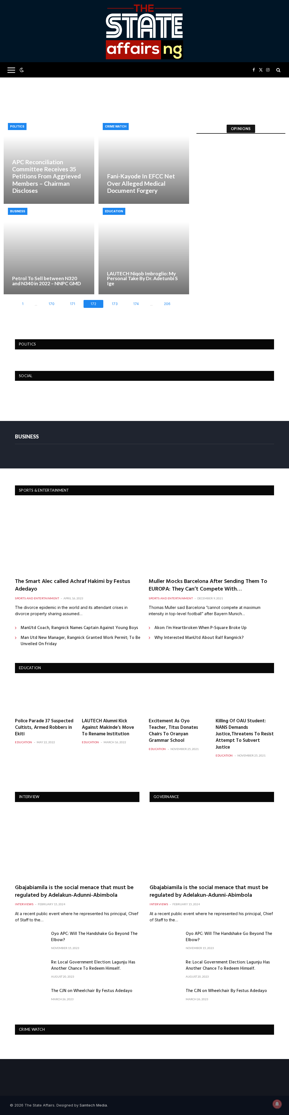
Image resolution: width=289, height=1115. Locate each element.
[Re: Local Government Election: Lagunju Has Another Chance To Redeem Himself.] (30, 969)
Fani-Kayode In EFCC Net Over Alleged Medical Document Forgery (141, 183)
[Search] (278, 70)
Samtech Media (93, 1105)
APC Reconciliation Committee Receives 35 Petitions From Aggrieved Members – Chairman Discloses (46, 176)
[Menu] (11, 70)
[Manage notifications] (277, 1103)
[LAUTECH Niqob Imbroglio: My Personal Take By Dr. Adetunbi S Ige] (143, 249)
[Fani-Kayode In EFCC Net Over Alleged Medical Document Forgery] (143, 161)
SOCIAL (25, 375)
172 (93, 304)
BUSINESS (27, 436)
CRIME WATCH (32, 1029)
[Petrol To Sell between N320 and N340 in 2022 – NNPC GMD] (49, 249)
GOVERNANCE (166, 796)
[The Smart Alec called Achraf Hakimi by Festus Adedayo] (77, 538)
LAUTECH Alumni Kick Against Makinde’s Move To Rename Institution (108, 727)
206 (167, 304)
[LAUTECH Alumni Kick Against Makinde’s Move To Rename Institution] (111, 696)
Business (17, 211)
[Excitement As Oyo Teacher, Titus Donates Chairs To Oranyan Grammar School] (178, 696)
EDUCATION (30, 667)
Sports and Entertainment (37, 598)
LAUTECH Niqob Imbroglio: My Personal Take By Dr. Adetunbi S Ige (142, 278)
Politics (17, 126)
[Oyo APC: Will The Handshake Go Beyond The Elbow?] (30, 941)
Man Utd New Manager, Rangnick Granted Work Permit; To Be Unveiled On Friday (80, 641)
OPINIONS (241, 128)
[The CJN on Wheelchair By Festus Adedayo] (30, 998)
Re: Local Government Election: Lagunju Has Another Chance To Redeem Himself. (93, 966)
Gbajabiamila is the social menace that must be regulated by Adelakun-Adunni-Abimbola (74, 891)
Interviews (24, 904)
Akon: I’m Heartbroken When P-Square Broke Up (200, 628)
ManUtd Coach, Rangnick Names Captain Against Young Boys (79, 628)
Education (114, 211)
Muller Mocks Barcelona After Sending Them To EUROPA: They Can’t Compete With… (208, 585)
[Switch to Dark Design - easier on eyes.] (21, 70)
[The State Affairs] (144, 31)
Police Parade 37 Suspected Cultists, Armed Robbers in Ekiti (44, 727)
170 (51, 304)
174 (136, 304)
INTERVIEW (29, 796)
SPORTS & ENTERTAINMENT (44, 490)
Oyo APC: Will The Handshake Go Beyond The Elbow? (94, 937)
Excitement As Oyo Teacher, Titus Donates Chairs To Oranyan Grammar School (173, 731)
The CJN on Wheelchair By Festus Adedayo (91, 991)
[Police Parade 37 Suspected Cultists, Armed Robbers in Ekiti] (44, 696)
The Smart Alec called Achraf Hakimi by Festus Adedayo (72, 585)
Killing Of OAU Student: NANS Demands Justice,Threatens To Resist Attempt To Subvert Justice (245, 734)
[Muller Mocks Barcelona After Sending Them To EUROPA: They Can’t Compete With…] (211, 538)
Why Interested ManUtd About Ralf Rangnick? (199, 638)
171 (72, 304)
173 (115, 304)
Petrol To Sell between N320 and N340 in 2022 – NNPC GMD (46, 280)
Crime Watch (115, 126)
